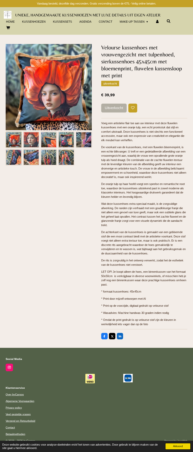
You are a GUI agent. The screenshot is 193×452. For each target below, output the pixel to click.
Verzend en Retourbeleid (20, 420)
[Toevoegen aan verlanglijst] (132, 108)
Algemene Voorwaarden (20, 401)
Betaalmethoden (15, 434)
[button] (14, 140)
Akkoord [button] (178, 446)
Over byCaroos (15, 394)
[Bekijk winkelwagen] (8, 28)
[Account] (157, 22)
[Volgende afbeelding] (86, 87)
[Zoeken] (168, 21)
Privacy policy (14, 407)
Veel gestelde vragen (18, 414)
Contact (10, 427)
